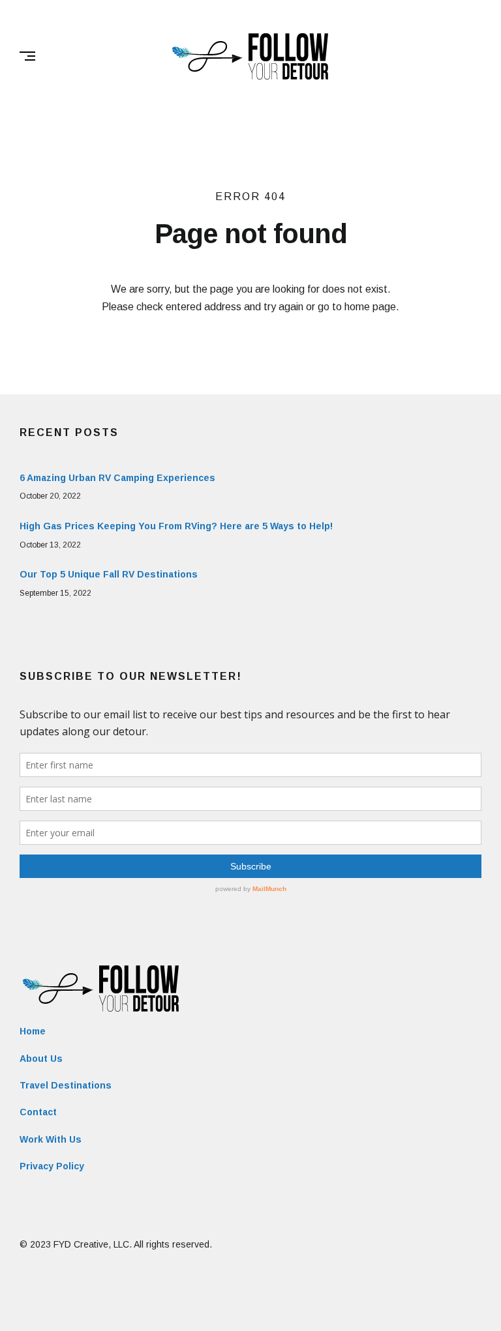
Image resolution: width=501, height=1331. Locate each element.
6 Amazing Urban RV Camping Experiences (117, 478)
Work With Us (51, 1139)
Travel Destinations (66, 1085)
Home (33, 1031)
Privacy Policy (52, 1166)
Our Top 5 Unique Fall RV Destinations (109, 574)
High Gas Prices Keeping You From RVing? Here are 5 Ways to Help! (176, 526)
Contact (38, 1112)
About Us (41, 1058)
